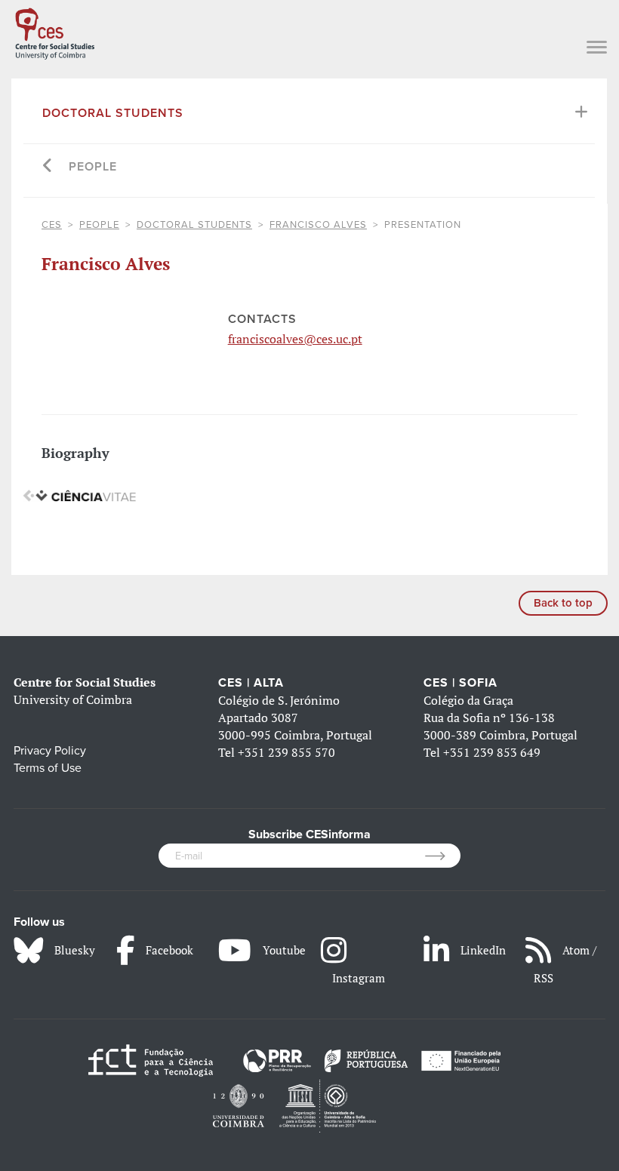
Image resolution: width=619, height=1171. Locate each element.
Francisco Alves (318, 225)
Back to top (563, 603)
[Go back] (48, 167)
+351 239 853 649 (491, 752)
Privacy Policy (50, 750)
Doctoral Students (112, 113)
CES (52, 225)
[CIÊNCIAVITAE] (79, 495)
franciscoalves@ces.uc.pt (295, 338)
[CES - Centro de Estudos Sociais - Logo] (54, 30)
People (93, 166)
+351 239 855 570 (286, 752)
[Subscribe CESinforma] (442, 856)
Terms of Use (48, 768)
